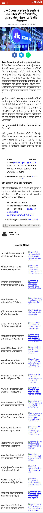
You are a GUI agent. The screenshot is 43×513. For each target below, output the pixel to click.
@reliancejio (18, 162)
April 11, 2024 (33, 220)
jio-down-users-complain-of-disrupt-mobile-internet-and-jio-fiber (21, 226)
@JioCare (31, 162)
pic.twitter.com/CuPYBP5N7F (21, 215)
